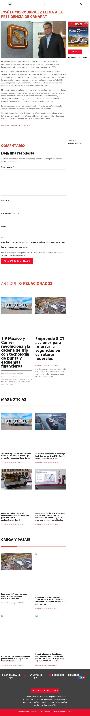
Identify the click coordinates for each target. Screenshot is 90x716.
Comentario (7, 166)
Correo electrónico (10, 213)
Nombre (5, 200)
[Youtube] (83, 677)
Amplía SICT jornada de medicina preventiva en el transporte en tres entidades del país (15, 658)
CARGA (27, 125)
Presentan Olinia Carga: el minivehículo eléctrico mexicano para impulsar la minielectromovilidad (15, 516)
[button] (10, 4)
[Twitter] (81, 677)
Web (3, 226)
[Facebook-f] (79, 677)
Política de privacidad (44, 252)
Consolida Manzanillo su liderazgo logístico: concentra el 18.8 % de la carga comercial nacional (50, 456)
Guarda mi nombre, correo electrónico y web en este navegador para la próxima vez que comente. (33, 244)
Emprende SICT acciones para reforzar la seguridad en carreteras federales (49, 348)
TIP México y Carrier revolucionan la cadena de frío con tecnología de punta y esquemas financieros (15, 352)
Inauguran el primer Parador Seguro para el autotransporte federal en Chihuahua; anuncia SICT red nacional (50, 600)
